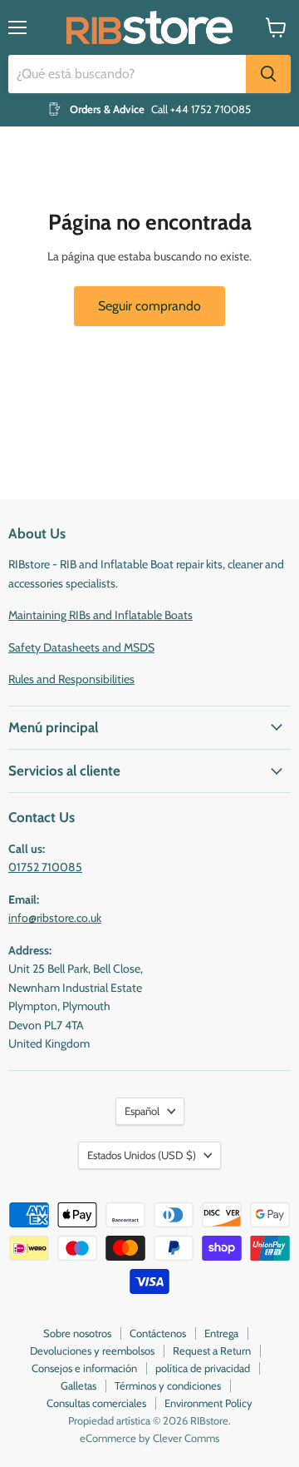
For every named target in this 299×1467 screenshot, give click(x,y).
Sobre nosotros (77, 1333)
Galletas (78, 1385)
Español (142, 1111)
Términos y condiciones (168, 1385)
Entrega (221, 1333)
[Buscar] (268, 74)
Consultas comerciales (96, 1403)
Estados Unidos (141, 1155)
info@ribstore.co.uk (54, 917)
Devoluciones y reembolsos (92, 1350)
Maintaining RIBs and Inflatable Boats (100, 614)
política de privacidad (202, 1368)
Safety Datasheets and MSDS (81, 647)
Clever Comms (186, 1438)
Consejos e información (84, 1368)
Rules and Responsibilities (71, 679)
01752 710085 (45, 867)
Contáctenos (158, 1333)
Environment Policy (208, 1403)
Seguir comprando (149, 306)
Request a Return (212, 1350)
